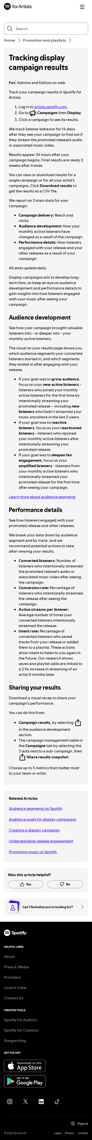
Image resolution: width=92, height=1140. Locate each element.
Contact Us (13, 998)
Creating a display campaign (34, 830)
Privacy (69, 1133)
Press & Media (16, 967)
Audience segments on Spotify (35, 808)
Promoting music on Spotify (33, 851)
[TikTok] (57, 1101)
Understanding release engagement (41, 841)
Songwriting (15, 1040)
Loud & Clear (15, 987)
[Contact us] (80, 907)
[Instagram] (10, 1101)
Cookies (83, 1133)
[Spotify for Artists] (18, 7)
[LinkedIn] (41, 1101)
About (9, 956)
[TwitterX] (25, 1101)
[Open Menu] (82, 7)
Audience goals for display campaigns (42, 819)
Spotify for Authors (20, 1019)
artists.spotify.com (50, 106)
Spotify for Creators (21, 1030)
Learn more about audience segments (42, 496)
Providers (12, 977)
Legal (57, 1133)
